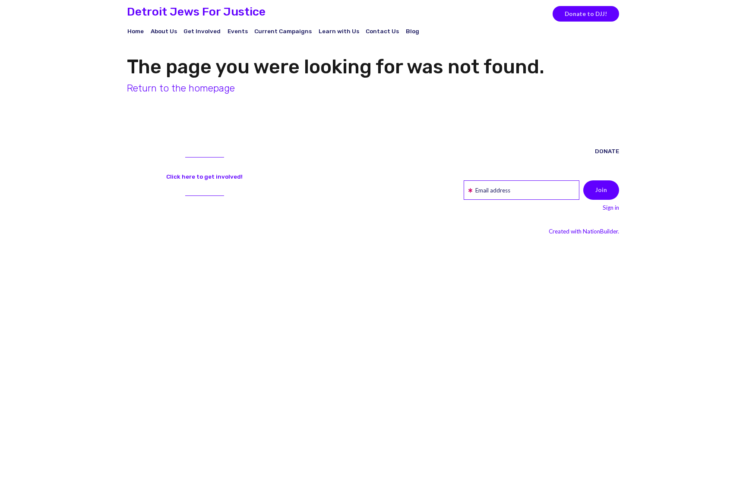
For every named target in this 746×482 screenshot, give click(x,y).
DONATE (607, 151)
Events (238, 31)
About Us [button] (164, 31)
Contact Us (382, 31)
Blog (412, 31)
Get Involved (202, 31)
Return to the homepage (181, 88)
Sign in (611, 207)
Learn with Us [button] (339, 31)
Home (135, 31)
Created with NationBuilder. (584, 231)
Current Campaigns (283, 31)
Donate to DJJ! (586, 13)
